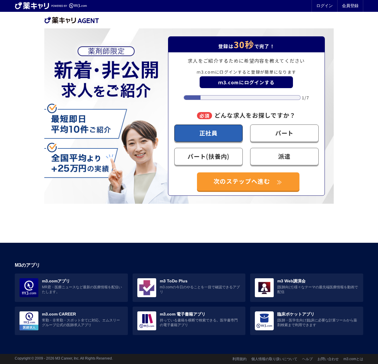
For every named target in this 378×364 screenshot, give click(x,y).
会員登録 (350, 5)
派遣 (284, 156)
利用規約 (239, 359)
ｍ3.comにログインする (246, 82)
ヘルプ (307, 359)
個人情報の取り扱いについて (274, 359)
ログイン (324, 5)
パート (284, 133)
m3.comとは (353, 359)
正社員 (208, 133)
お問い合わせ (328, 359)
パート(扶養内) (208, 156)
